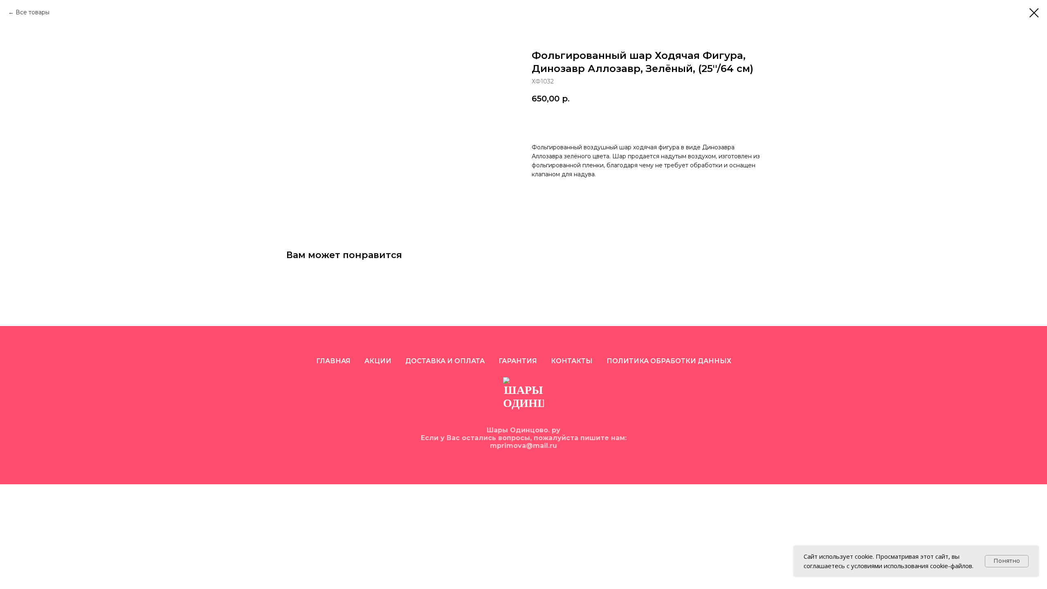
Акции (377, 361)
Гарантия (518, 361)
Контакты (572, 361)
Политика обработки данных (669, 361)
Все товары (32, 12)
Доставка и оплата (445, 361)
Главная (333, 361)
